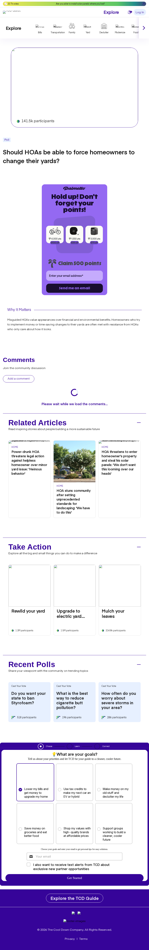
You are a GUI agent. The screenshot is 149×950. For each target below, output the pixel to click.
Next (144, 27)
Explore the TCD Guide (75, 898)
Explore (111, 12)
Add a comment (19, 378)
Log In (140, 12)
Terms (83, 939)
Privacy (70, 939)
